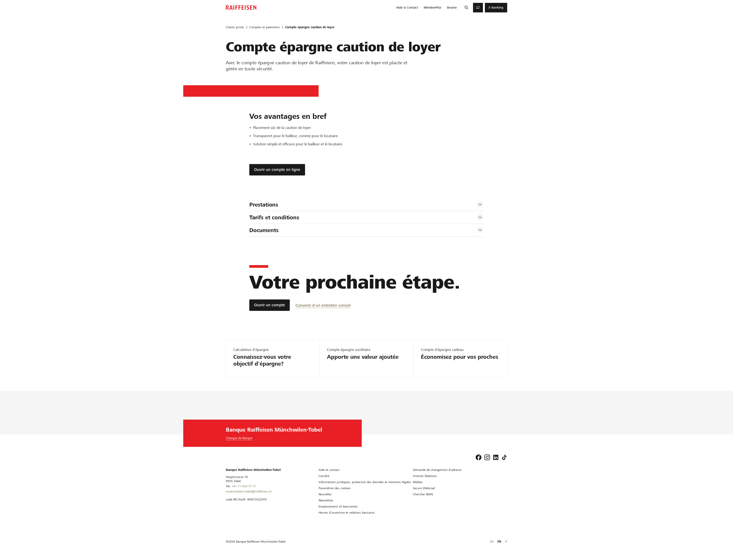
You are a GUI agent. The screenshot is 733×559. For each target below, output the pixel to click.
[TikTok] (504, 457)
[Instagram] (487, 457)
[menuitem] (407, 7)
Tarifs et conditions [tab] (275, 217)
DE (492, 541)
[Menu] (478, 7)
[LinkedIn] (496, 457)
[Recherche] (466, 7)
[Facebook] (478, 457)
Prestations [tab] (264, 204)
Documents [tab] (264, 230)
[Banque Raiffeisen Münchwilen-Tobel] (241, 7)
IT (506, 541)
